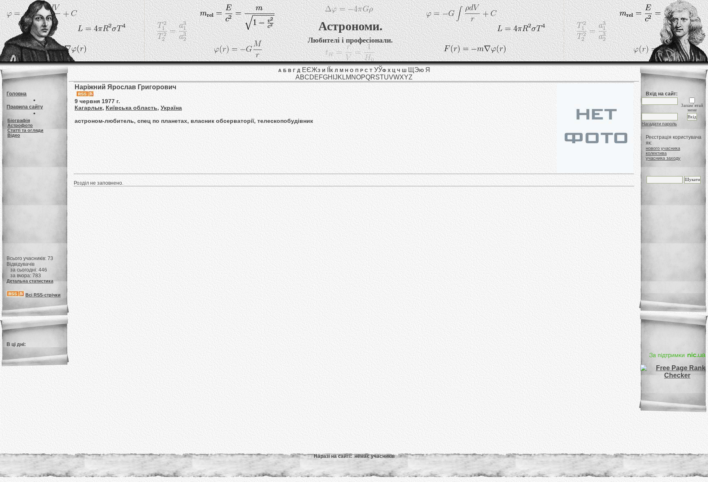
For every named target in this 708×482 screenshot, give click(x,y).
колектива (656, 153)
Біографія (18, 120)
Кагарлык (88, 107)
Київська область (131, 107)
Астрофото (20, 125)
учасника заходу (663, 158)
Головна (17, 94)
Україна (171, 107)
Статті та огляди (25, 130)
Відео (13, 135)
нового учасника (663, 148)
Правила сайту (25, 107)
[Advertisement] (34, 193)
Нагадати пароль (659, 123)
